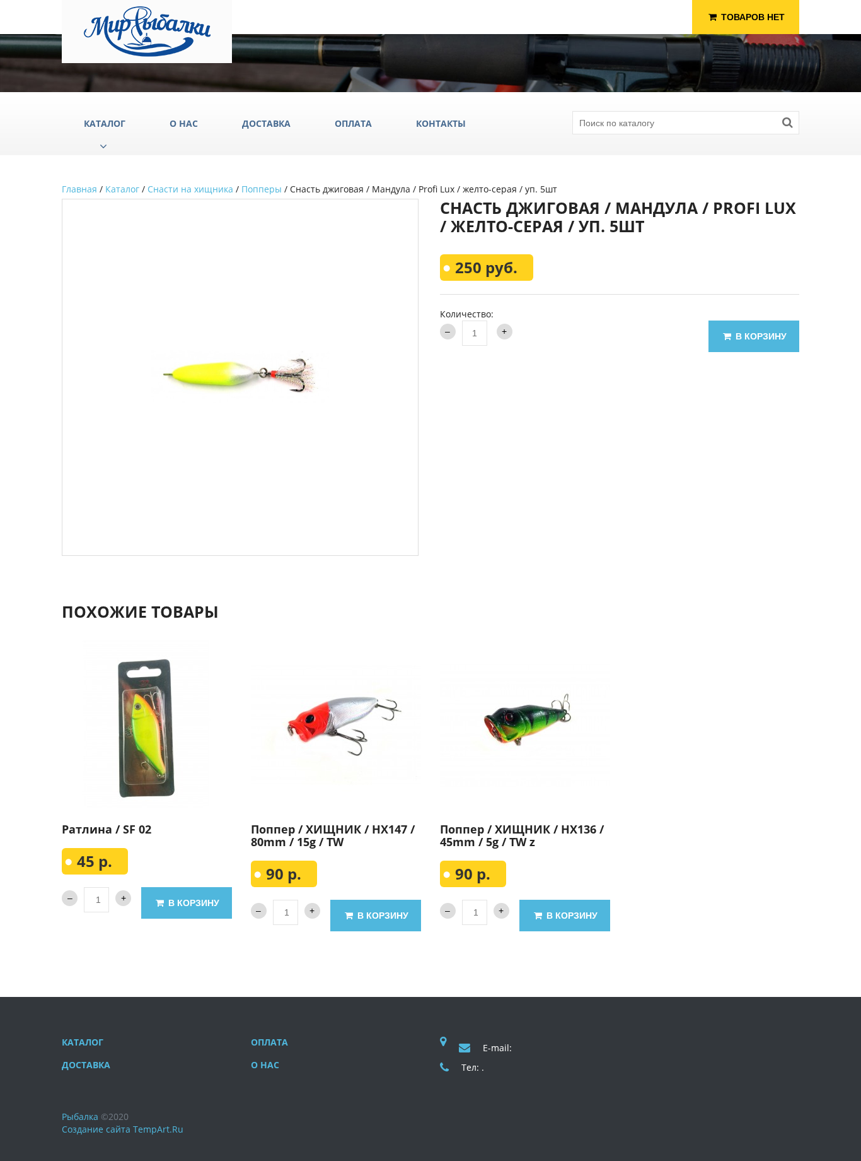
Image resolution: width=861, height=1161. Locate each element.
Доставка (86, 1065)
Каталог (122, 189)
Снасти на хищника (190, 189)
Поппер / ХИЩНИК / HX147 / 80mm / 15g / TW (333, 835)
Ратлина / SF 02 (106, 829)
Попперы (261, 189)
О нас (265, 1065)
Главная (79, 189)
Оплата (269, 1042)
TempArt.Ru (158, 1129)
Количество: (467, 314)
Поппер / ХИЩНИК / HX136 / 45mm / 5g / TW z (522, 835)
